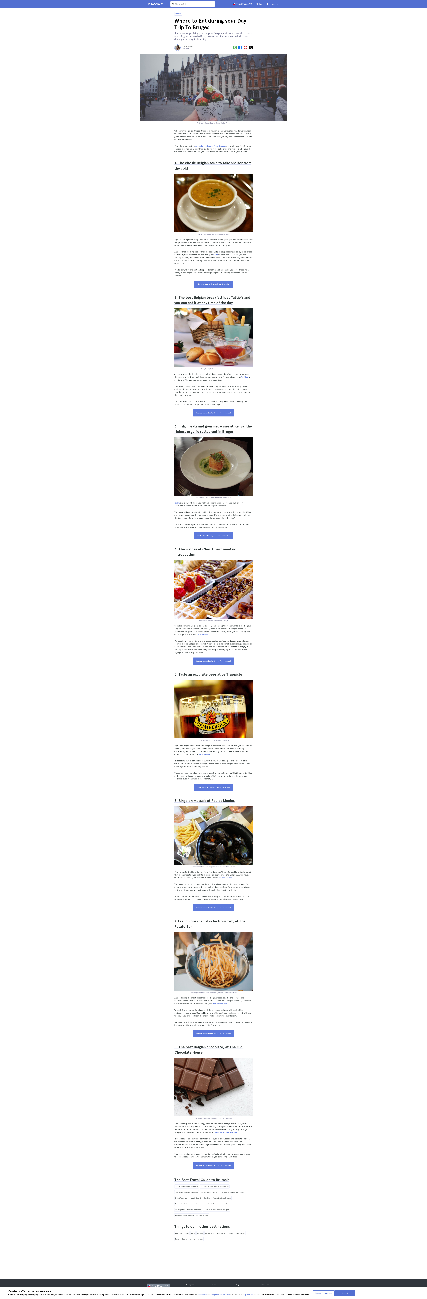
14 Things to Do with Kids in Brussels (188, 1210)
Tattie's (244, 377)
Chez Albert (202, 634)
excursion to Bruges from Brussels (210, 146)
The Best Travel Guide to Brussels (201, 1180)
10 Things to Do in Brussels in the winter (215, 1186)
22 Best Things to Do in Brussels (186, 1186)
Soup (215, 254)
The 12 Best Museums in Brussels (186, 1192)
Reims (177, 1239)
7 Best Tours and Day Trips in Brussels (188, 1198)
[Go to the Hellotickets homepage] (155, 4)
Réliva (177, 503)
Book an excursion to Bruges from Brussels (214, 413)
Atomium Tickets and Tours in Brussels (218, 1204)
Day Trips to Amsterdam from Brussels (217, 1198)
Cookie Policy (202, 1295)
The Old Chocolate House (225, 1132)
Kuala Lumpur (240, 1233)
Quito (231, 1233)
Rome (186, 1233)
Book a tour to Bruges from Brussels (213, 284)
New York (178, 1233)
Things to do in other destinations (202, 1226)
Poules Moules (225, 878)
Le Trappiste (204, 754)
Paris (193, 1233)
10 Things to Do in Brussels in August (216, 1210)
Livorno (192, 1239)
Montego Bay (221, 1233)
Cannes (184, 1239)
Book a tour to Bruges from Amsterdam (213, 536)
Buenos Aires (209, 1233)
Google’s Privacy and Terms (220, 1295)
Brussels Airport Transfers (209, 1192)
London (200, 1233)
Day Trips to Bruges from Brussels (233, 1192)
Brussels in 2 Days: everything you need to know (191, 1215)
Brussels (178, 13)
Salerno (200, 1239)
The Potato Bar (220, 1003)
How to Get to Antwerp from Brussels (188, 1204)
